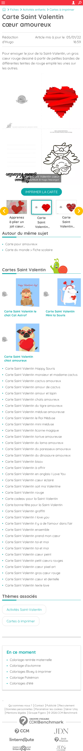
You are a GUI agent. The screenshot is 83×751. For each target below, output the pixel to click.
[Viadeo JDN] (61, 748)
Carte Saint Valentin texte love (27, 585)
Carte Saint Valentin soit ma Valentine (32, 486)
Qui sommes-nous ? (20, 705)
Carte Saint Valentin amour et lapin (31, 393)
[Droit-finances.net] (61, 739)
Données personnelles (19, 709)
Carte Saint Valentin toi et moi (27, 542)
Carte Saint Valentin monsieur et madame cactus (41, 375)
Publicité (51, 705)
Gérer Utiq (71, 709)
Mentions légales (16, 712)
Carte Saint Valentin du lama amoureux (34, 443)
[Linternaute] (22, 740)
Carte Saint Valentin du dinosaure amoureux (37, 455)
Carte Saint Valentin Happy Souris (30, 368)
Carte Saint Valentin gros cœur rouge (32, 573)
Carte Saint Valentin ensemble (27, 530)
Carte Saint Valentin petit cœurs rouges (34, 561)
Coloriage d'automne (25, 666)
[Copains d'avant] (22, 748)
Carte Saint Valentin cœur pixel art (30, 567)
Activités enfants (34, 10)
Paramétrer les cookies (49, 709)
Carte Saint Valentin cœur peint (28, 554)
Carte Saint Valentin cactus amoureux (33, 381)
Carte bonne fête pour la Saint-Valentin (34, 505)
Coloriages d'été (21, 683)
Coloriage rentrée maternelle (31, 660)
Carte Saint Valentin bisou (24, 461)
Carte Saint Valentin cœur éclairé (29, 480)
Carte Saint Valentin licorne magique (32, 430)
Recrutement (66, 705)
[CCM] (22, 731)
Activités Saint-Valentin (24, 609)
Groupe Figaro (37, 712)
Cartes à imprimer (62, 10)
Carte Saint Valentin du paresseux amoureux (38, 449)
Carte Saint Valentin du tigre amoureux (33, 406)
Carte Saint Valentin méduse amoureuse (34, 412)
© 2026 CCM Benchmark (62, 712)
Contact (39, 705)
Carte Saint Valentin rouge (24, 492)
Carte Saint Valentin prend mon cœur (32, 536)
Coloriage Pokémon (24, 677)
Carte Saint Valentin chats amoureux (32, 399)
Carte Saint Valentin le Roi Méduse (30, 418)
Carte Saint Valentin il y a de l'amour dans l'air (39, 523)
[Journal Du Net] (61, 731)
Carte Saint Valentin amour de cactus (32, 387)
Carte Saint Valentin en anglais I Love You (35, 474)
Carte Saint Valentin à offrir (25, 468)
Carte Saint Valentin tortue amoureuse (33, 437)
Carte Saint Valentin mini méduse (29, 424)
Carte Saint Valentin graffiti (25, 511)
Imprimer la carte (41, 192)
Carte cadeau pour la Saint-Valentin (31, 499)
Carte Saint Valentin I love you (27, 517)
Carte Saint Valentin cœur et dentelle (32, 579)
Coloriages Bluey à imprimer (31, 671)
